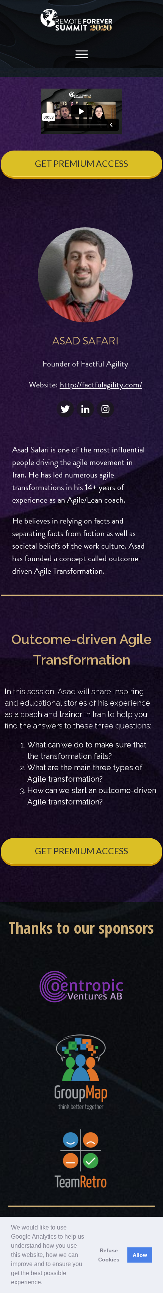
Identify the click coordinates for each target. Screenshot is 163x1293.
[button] (45, 1283)
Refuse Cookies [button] (108, 1255)
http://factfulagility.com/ (101, 384)
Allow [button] (140, 1255)
